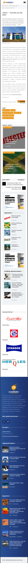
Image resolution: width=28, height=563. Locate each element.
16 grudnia (19, 536)
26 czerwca (14, 280)
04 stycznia (15, 526)
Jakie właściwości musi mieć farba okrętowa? (16, 466)
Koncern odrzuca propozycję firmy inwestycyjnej (11, 141)
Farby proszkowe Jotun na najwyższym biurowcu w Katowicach (16, 533)
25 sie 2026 (7, 146)
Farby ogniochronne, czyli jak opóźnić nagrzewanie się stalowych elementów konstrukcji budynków (17, 543)
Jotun (13, 110)
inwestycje (6, 110)
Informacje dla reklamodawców (10, 436)
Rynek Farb (5, 5)
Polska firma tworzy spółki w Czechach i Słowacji (17, 475)
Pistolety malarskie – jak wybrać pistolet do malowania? (17, 275)
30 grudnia (11, 452)
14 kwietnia (14, 300)
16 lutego (15, 515)
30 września (12, 486)
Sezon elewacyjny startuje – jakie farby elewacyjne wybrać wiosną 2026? (17, 285)
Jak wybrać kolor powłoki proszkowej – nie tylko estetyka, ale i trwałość (18, 295)
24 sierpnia (14, 227)
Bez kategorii (7, 127)
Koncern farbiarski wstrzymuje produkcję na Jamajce (13, 166)
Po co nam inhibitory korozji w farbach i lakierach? (17, 500)
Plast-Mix (5, 325)
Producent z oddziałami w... (15, 245)
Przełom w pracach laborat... (16, 231)
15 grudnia (15, 548)
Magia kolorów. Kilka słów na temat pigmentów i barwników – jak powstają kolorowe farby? (17, 510)
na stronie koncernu (16, 94)
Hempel (5, 340)
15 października (13, 461)
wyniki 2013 (17, 112)
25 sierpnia (14, 220)
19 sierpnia (14, 249)
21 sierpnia (14, 234)
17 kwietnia (14, 290)
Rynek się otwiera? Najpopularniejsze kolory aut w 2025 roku (17, 448)
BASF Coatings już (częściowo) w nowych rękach (17, 457)
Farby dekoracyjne (13, 5)
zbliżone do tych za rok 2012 (9, 59)
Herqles (5, 369)
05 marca (11, 478)
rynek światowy (7, 112)
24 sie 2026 (7, 171)
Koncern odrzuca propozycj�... (16, 216)
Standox (5, 354)
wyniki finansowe (8, 115)
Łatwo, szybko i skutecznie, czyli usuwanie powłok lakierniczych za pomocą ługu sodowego (17, 522)
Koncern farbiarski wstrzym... (16, 223)
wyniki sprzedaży (8, 118)
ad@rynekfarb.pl (6, 431)
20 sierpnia (14, 242)
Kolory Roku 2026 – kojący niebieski (16, 483)
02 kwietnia (12, 469)
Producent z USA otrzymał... (16, 238)
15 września (15, 504)
